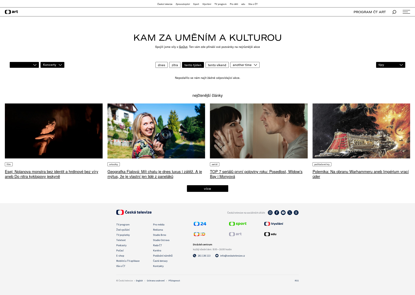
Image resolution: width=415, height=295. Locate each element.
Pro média (158, 224)
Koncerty (49, 65)
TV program (220, 4)
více (207, 189)
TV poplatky (123, 234)
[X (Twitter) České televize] (289, 214)
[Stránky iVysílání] (281, 224)
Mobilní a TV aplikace (128, 260)
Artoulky (113, 164)
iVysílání (206, 4)
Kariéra (157, 250)
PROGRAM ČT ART (370, 12)
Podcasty (121, 245)
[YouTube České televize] (283, 214)
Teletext (121, 240)
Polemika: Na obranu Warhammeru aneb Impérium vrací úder (361, 174)
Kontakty (158, 266)
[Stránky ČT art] (235, 235)
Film (9, 164)
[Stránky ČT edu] (281, 234)
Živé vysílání (123, 229)
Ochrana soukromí (156, 280)
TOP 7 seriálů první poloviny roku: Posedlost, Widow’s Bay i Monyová (256, 174)
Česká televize (164, 4)
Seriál (215, 164)
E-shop (120, 255)
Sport (196, 4)
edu (243, 4)
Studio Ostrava (161, 240)
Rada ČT (157, 245)
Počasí (120, 250)
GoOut (183, 47)
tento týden (193, 65)
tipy (381, 65)
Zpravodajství (183, 4)
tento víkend (217, 65)
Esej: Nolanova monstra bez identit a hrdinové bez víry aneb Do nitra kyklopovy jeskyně (51, 174)
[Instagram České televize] (270, 214)
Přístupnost (174, 280)
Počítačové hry (322, 164)
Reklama (158, 229)
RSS (297, 280)
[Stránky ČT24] (200, 224)
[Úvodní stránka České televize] (134, 214)
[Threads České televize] (296, 214)
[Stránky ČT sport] (238, 224)
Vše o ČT (253, 4)
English (139, 280)
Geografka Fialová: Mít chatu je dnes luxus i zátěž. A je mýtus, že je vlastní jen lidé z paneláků (154, 174)
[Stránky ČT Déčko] (199, 235)
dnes (161, 65)
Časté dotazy (160, 260)
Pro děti (234, 4)
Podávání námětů (162, 255)
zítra (175, 65)
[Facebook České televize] (276, 214)
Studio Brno (159, 234)
